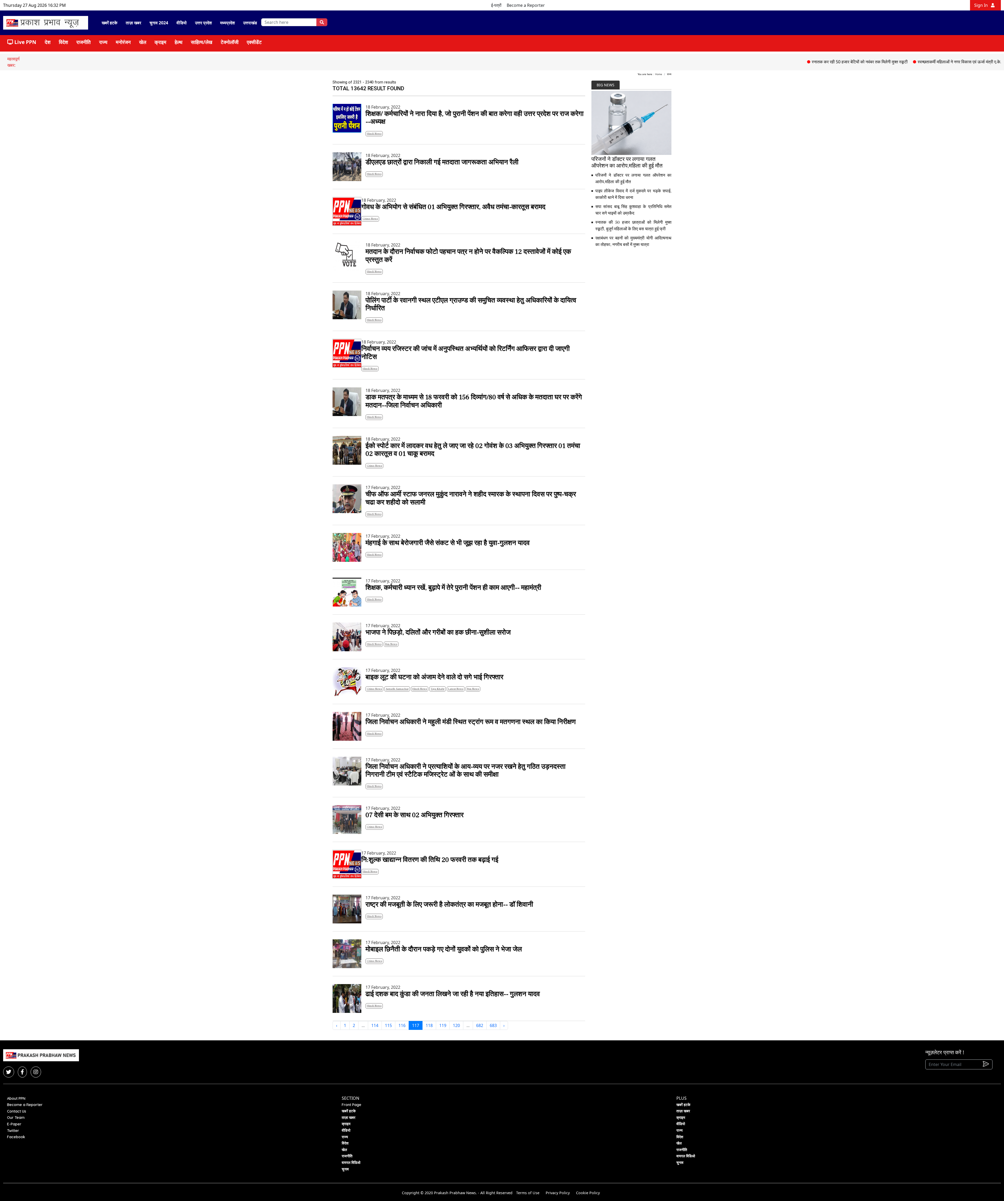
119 (442, 1025)
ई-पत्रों (496, 5)
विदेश (63, 42)
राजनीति (83, 42)
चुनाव (345, 1169)
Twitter (13, 1130)
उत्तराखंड (250, 23)
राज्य (103, 42)
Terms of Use (527, 1192)
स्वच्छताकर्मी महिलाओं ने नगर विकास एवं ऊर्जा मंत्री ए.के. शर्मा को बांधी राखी (927, 62)
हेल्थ (178, 42)
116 (402, 1025)
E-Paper (14, 1124)
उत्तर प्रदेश (203, 23)
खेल (142, 42)
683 (493, 1025)
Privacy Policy (558, 1192)
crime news (370, 219)
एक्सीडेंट (254, 42)
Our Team (16, 1117)
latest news (455, 689)
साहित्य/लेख (201, 42)
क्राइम (160, 42)
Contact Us (16, 1111)
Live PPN (24, 42)
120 (456, 1025)
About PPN (16, 1098)
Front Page (351, 1104)
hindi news (374, 134)
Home (658, 74)
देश (47, 42)
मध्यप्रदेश (227, 23)
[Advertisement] (631, 288)
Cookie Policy (588, 1192)
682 (479, 1025)
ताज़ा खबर (133, 23)
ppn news (391, 644)
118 (429, 1025)
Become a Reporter (526, 5)
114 (374, 1025)
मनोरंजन (123, 42)
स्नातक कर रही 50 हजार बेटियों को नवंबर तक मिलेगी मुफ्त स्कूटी (813, 62)
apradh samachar (397, 689)
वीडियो (181, 23)
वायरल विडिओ (351, 1162)
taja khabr (437, 689)
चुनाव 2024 (159, 23)
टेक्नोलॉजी (229, 42)
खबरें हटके (109, 23)
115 (388, 1025)
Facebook (16, 1137)
